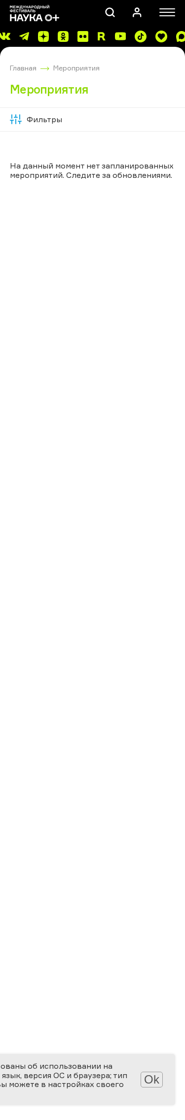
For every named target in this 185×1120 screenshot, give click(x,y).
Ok (151, 1079)
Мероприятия (76, 68)
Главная (23, 68)
